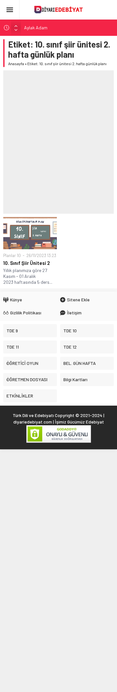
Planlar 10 (12, 255)
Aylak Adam (35, 27)
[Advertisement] (58, 142)
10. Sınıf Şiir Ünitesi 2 (26, 263)
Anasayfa (16, 63)
